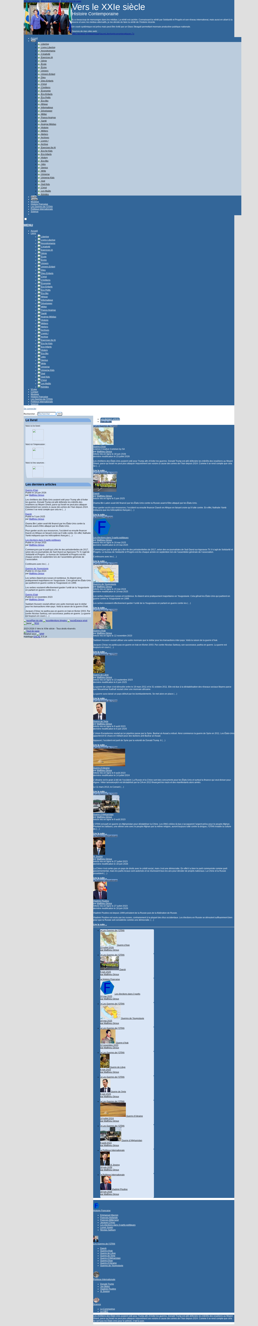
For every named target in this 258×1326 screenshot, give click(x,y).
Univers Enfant (48, 74)
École (44, 64)
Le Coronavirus (107, 1309)
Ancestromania (48, 51)
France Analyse (48, 117)
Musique (35, 201)
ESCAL (37, 637)
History (44, 157)
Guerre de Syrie (100, 721)
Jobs (43, 164)
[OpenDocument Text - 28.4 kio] (38, 476)
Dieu (43, 77)
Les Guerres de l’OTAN (42, 206)
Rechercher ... (30, 414)
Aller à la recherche (50, 1)
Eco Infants (46, 154)
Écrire (44, 67)
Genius (44, 167)
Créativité (45, 54)
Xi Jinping (98, 856)
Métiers (44, 131)
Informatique (47, 107)
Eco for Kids (46, 151)
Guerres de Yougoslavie (104, 584)
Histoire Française (39, 204)
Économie (46, 91)
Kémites (45, 194)
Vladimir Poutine (101, 901)
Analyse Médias (48, 124)
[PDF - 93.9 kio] (38, 458)
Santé (44, 121)
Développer (46, 111)
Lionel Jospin (106, 1227)
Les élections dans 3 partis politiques (110, 537)
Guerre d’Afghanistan (103, 814)
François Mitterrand (109, 1220)
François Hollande (109, 1217)
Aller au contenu (31, 1)
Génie (44, 61)
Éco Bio (44, 101)
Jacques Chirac (107, 1222)
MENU (28, 225)
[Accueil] (48, 34)
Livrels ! (44, 141)
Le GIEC (104, 1311)
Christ (44, 84)
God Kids (45, 184)
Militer (44, 114)
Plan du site (106, 421)
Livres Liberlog (48, 47)
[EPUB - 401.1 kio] (38, 440)
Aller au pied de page (71, 1)
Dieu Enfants (47, 81)
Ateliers (44, 134)
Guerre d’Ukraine (101, 768)
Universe (45, 174)
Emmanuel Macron (109, 1215)
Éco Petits (46, 97)
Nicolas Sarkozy (108, 1230)
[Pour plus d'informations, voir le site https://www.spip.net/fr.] (40, 634)
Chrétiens (45, 87)
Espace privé (81, 620)
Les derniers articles (110, 419)
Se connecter (30, 408)
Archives (45, 137)
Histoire (44, 127)
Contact (34, 199)
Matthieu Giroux (104, 451)
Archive (44, 144)
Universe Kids (47, 177)
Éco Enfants (46, 94)
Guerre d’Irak (99, 631)
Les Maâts (46, 191)
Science (34, 211)
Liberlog (45, 44)
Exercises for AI (48, 147)
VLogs (34, 197)
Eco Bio (44, 161)
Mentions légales (59, 620)
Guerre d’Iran (99, 446)
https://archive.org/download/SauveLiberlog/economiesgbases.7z (103, 34)
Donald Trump (107, 1284)
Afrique (44, 104)
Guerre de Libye (101, 675)
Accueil (34, 38)
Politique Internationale (42, 209)
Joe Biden (105, 1286)
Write (43, 171)
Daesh (96, 493)
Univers (44, 71)
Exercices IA (47, 57)
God (43, 181)
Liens (33, 41)
